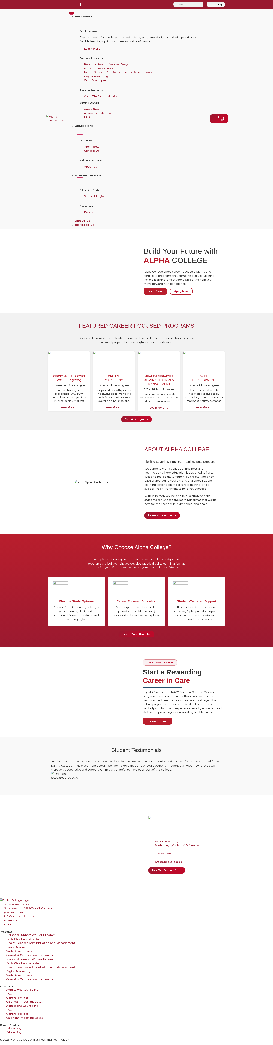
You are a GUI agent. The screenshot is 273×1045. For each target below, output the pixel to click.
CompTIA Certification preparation (30, 955)
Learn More (67, 407)
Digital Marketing (18, 947)
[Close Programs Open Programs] (80, 22)
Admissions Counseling (22, 989)
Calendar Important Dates (24, 1001)
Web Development (19, 951)
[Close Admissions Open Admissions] (80, 131)
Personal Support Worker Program (31, 934)
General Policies (17, 997)
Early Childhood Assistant (24, 939)
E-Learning (14, 1028)
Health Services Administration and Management (40, 943)
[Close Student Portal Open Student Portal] (80, 180)
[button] (160, 662)
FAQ (9, 993)
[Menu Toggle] (71, 13)
